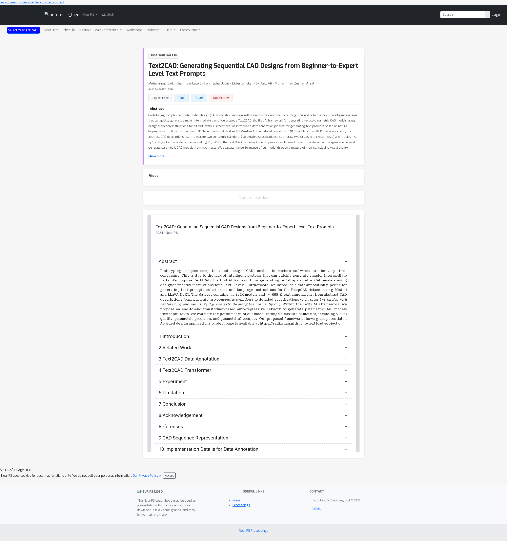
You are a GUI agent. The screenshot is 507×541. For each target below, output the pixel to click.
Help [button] (169, 30)
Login (496, 14)
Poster (199, 98)
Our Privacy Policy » (147, 476)
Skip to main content (49, 2)
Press (236, 500)
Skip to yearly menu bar (17, 2)
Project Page (160, 98)
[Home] (62, 14)
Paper (182, 98)
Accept (169, 475)
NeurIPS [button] (89, 14)
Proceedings (241, 505)
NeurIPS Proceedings (253, 531)
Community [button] (189, 30)
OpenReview (221, 98)
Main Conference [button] (106, 30)
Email (317, 508)
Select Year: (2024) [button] (22, 30)
